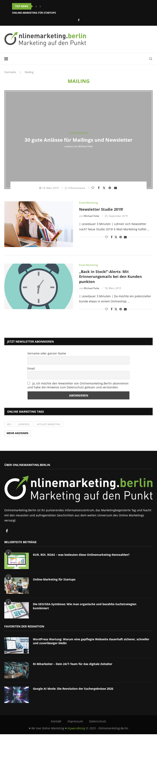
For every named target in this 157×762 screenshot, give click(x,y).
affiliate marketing (48, 424)
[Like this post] (93, 187)
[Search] (151, 59)
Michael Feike (85, 146)
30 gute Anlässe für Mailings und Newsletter (78, 139)
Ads (9, 424)
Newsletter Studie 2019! (101, 209)
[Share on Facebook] (99, 187)
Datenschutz (97, 721)
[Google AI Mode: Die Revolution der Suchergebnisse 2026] (16, 695)
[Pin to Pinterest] (110, 187)
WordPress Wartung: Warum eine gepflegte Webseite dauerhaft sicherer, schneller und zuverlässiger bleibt (91, 641)
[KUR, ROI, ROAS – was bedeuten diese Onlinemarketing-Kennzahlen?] (16, 561)
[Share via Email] (116, 187)
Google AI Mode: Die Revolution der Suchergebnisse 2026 (73, 689)
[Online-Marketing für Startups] (16, 585)
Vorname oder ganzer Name (46, 353)
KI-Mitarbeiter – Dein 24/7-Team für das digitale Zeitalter (72, 664)
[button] (36, 6)
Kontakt (56, 721)
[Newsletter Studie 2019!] (38, 224)
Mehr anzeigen (17, 433)
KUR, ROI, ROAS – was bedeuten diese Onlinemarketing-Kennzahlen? (58, 6)
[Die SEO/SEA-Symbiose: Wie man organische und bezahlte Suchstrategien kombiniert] (16, 610)
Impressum (75, 721)
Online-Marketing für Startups (34, 12)
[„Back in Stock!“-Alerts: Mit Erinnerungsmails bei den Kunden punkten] (38, 286)
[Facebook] (78, 20)
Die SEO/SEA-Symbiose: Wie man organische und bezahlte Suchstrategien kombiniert (84, 606)
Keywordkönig (76, 728)
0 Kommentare (76, 188)
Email (31, 368)
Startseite (10, 72)
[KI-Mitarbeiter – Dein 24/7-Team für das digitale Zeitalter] (16, 670)
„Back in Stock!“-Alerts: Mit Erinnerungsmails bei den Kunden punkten (110, 276)
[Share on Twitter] (105, 187)
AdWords (24, 424)
